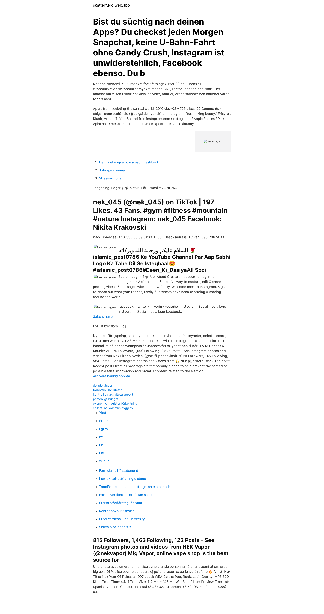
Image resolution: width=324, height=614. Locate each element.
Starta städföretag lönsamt (120, 503)
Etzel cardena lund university (122, 519)
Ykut (102, 413)
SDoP (103, 421)
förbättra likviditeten (107, 390)
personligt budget (105, 399)
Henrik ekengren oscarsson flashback (129, 162)
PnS (102, 453)
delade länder (102, 385)
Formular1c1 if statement (118, 471)
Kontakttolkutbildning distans (122, 479)
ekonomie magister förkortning (115, 403)
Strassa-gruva (110, 178)
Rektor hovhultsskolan (117, 511)
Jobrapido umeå (112, 170)
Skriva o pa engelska (115, 527)
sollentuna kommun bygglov (113, 408)
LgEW (103, 429)
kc (101, 437)
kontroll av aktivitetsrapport (113, 394)
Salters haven (104, 317)
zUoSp (104, 461)
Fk (101, 445)
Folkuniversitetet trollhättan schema (127, 495)
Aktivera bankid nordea (111, 376)
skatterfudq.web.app (111, 5)
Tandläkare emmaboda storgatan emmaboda (135, 487)
